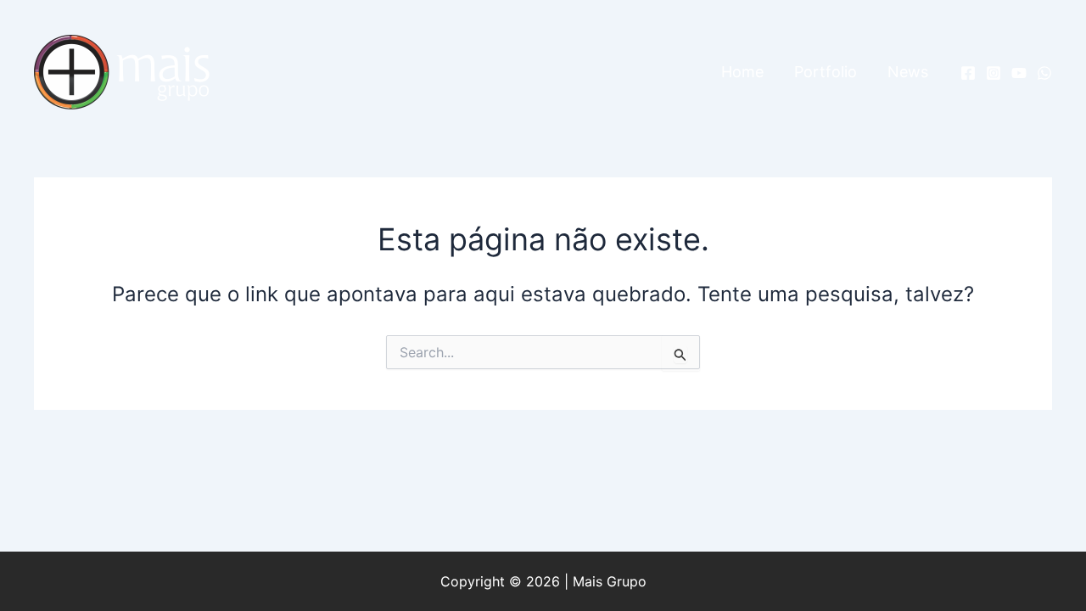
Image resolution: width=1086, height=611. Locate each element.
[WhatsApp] (1044, 73)
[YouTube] (1019, 73)
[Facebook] (968, 73)
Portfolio (825, 72)
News (907, 72)
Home (742, 72)
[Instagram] (993, 73)
